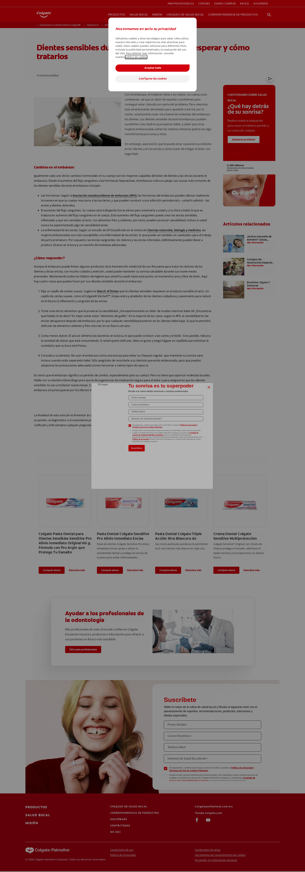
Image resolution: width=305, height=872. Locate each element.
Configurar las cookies (153, 79)
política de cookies (136, 57)
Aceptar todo (152, 68)
